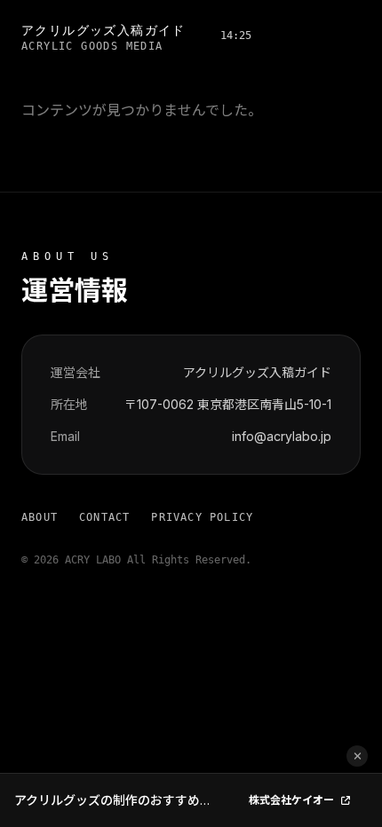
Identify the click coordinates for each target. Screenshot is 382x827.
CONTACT (104, 517)
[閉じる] (357, 756)
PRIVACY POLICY (202, 517)
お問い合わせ (311, 35)
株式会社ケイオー (291, 800)
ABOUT (39, 517)
